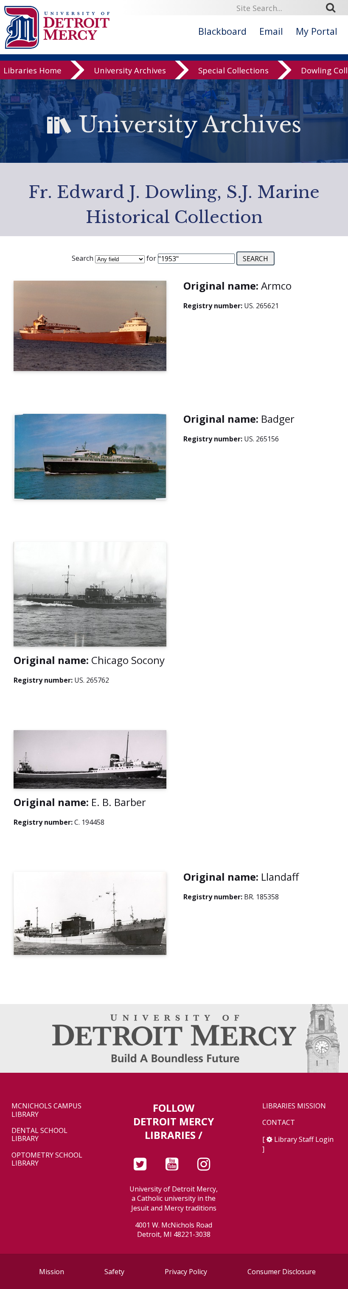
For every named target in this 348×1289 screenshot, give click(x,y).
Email (271, 31)
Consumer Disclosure (281, 1271)
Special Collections (233, 70)
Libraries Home (32, 70)
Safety (114, 1271)
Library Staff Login (304, 1139)
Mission (51, 1271)
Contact (278, 1123)
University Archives (130, 70)
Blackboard (222, 31)
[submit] (333, 7)
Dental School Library (39, 1135)
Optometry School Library (46, 1159)
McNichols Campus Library (46, 1110)
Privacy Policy (186, 1271)
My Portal (316, 31)
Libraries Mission (294, 1106)
